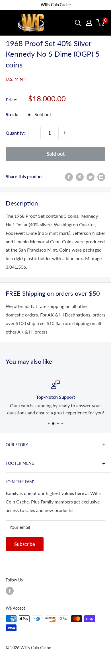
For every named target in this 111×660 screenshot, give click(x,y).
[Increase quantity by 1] (65, 133)
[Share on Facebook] (69, 176)
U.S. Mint (15, 79)
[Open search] (78, 23)
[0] (100, 22)
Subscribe (24, 544)
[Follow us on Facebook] (10, 591)
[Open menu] (8, 23)
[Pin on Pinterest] (80, 176)
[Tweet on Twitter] (90, 176)
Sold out (56, 154)
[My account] (89, 23)
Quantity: (15, 132)
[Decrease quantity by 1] (34, 133)
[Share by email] (101, 176)
